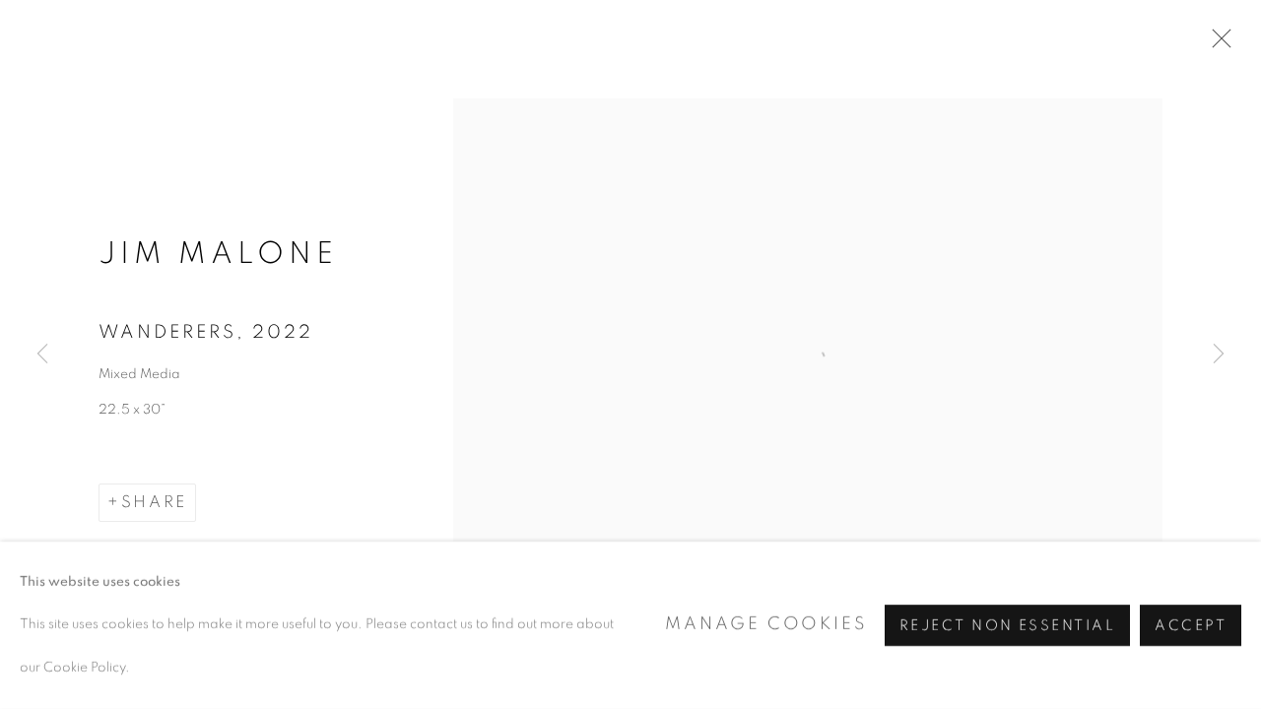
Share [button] (154, 502)
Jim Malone (218, 253)
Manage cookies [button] (766, 624)
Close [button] (1216, 44)
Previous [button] (42, 354)
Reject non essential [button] (1007, 625)
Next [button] (1218, 354)
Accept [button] (1191, 625)
